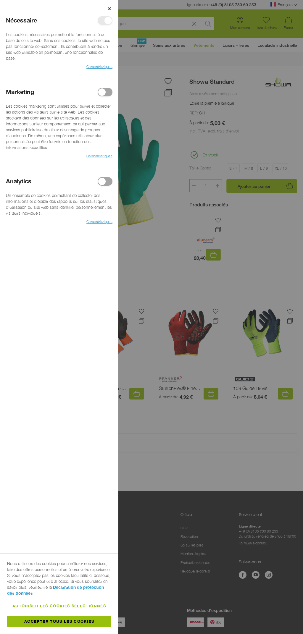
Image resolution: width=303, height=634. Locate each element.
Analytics (105, 181)
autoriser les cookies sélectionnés (59, 606)
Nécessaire (105, 20)
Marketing (105, 92)
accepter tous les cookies (59, 621)
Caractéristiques (99, 66)
